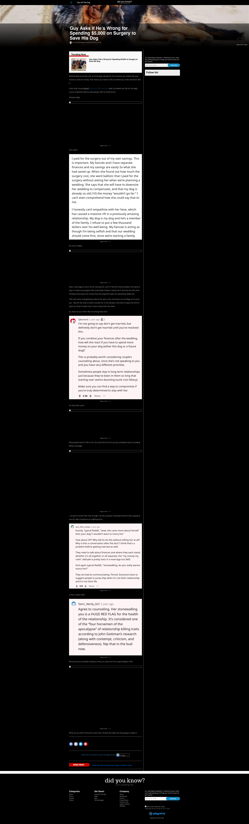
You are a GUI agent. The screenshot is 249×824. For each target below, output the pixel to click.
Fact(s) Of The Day (100, 794)
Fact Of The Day (83, 2)
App (95, 798)
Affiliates (122, 806)
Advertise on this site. (157, 818)
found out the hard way (99, 88)
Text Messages (99, 800)
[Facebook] (165, 2)
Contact (122, 798)
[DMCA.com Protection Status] (155, 806)
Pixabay (245, 44)
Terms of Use (124, 802)
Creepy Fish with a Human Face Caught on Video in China (112, 765)
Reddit (109, 145)
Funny (71, 796)
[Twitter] (168, 2)
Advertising (123, 796)
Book (95, 796)
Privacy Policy (124, 800)
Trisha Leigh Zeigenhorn (79, 42)
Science (71, 798)
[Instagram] (172, 2)
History (71, 800)
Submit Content (125, 804)
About (122, 794)
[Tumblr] (175, 2)
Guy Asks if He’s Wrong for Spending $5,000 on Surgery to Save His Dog (113, 60)
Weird (71, 794)
